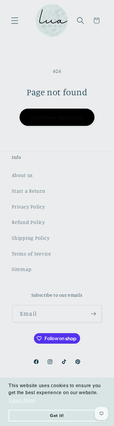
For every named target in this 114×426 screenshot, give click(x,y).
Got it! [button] (57, 415)
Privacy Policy (28, 207)
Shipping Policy (30, 238)
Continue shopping (56, 117)
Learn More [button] (22, 400)
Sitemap (21, 269)
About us (22, 175)
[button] (15, 21)
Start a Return (29, 191)
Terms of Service (31, 254)
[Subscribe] (93, 313)
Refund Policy (28, 222)
